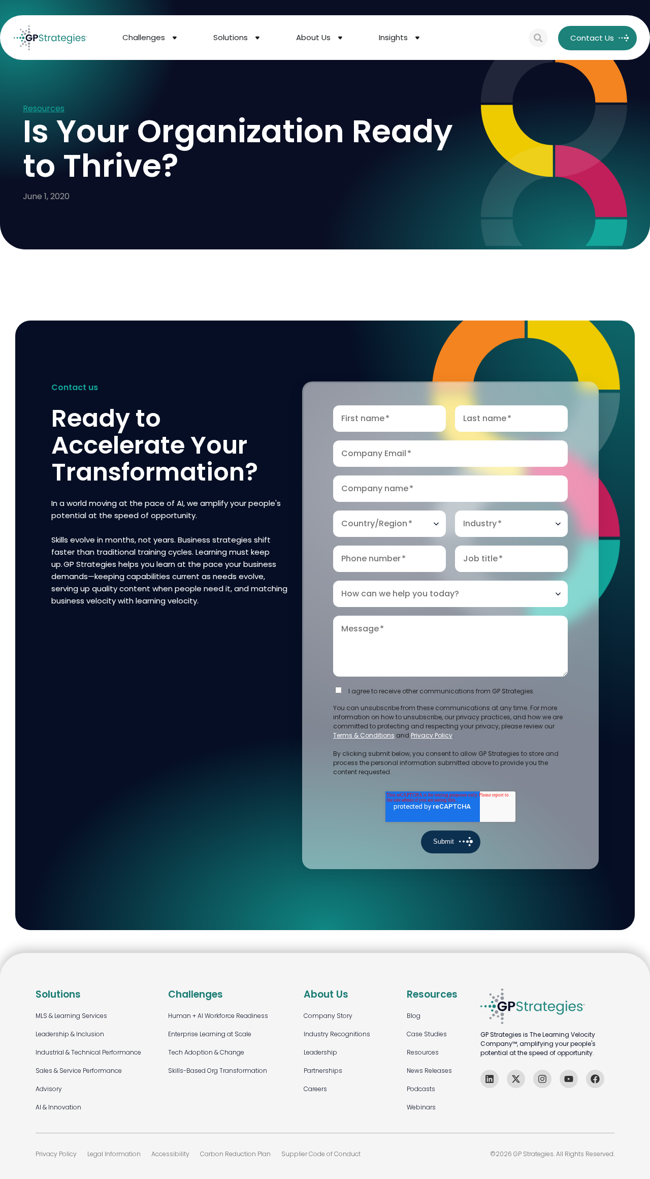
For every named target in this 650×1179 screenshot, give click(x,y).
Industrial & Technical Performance (88, 1052)
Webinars (421, 1107)
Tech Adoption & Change (206, 1052)
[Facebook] (595, 1079)
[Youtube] (569, 1079)
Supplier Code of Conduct (321, 1154)
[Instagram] (542, 1079)
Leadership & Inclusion (70, 1034)
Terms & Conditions (364, 735)
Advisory (49, 1089)
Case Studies (427, 1034)
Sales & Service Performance (79, 1070)
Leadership (320, 1052)
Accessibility (170, 1154)
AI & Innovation (58, 1107)
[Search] (538, 38)
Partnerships (323, 1070)
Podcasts (421, 1089)
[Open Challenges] (175, 38)
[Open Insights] (417, 38)
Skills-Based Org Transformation (217, 1070)
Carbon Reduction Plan (235, 1154)
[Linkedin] (489, 1079)
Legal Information (114, 1154)
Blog (413, 1015)
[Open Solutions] (257, 38)
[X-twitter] (516, 1079)
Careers (315, 1089)
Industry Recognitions (337, 1034)
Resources (43, 109)
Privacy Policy (431, 735)
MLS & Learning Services (71, 1015)
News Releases (429, 1070)
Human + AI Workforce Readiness (218, 1015)
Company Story (328, 1015)
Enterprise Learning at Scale (209, 1034)
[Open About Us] (340, 38)
